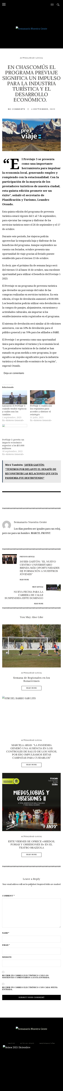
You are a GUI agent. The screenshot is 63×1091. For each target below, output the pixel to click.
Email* (6, 945)
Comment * (8, 896)
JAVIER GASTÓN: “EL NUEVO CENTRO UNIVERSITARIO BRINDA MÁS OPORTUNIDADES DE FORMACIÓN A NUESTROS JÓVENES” (39, 568)
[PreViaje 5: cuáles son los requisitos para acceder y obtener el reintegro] (42, 397)
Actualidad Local (31, 58)
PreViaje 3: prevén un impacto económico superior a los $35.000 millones (13, 444)
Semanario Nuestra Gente (30, 522)
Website (7, 957)
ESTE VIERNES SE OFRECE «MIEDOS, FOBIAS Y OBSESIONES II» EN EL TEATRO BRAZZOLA (31, 844)
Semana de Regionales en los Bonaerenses (31, 679)
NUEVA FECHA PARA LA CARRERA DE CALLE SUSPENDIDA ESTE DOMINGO (24, 595)
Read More (31, 688)
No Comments (16, 109)
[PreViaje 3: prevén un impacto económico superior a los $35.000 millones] (14, 431)
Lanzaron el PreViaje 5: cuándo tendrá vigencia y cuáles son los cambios (14, 410)
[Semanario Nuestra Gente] (31, 28)
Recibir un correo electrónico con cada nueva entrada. (30, 988)
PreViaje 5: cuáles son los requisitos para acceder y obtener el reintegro (41, 410)
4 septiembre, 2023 (43, 109)
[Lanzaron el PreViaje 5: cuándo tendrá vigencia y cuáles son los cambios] (14, 397)
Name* (5, 933)
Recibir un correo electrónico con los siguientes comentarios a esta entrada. (26, 976)
